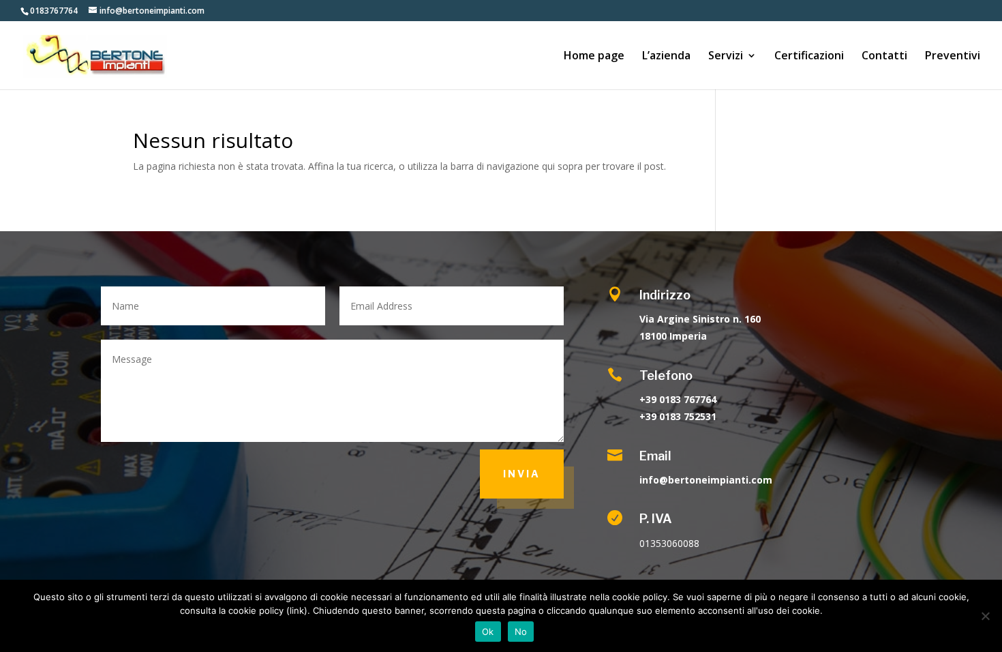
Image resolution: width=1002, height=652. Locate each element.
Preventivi (952, 56)
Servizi (725, 56)
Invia (522, 473)
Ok (488, 631)
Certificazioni (809, 56)
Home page (594, 56)
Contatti (884, 56)
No (521, 631)
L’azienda (666, 56)
